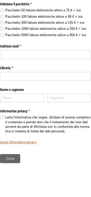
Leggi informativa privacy (18, 142)
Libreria (12, 67)
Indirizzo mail (16, 46)
